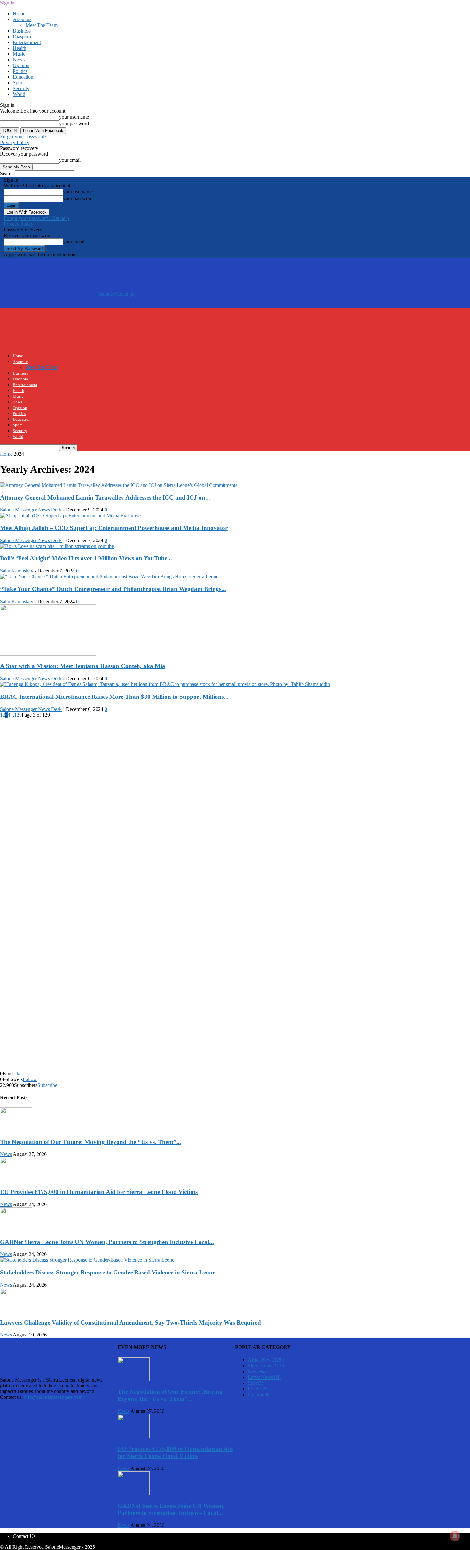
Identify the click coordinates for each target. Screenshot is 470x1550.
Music (19, 54)
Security (21, 88)
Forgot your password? (23, 136)
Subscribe (47, 1085)
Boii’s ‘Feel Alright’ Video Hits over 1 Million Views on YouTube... (86, 558)
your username (74, 117)
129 (18, 715)
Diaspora (22, 36)
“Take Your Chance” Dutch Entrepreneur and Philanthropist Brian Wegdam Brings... (113, 589)
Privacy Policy (14, 142)
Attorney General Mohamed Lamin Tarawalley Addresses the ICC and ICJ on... (105, 497)
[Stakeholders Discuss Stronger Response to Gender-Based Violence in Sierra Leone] (87, 1260)
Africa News (266, 1360)
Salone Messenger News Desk (31, 509)
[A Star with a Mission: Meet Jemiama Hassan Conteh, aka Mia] (48, 654)
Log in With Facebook (43, 130)
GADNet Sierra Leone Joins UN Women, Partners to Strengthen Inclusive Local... (107, 1242)
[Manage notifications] (455, 1536)
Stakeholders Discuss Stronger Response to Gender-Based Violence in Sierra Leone (107, 1272)
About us (22, 19)
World (19, 94)
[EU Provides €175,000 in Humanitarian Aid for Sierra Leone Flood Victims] (16, 1179)
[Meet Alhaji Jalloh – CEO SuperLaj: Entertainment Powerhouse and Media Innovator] (70, 515)
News (19, 59)
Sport (18, 82)
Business (22, 31)
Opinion (21, 65)
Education (23, 77)
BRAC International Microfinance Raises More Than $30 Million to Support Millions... (114, 696)
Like (16, 1073)
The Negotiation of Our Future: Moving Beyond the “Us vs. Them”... (90, 1142)
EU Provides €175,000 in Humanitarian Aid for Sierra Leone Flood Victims (99, 1191)
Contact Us (24, 1536)
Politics (20, 71)
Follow (30, 1079)
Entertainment (27, 42)
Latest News (264, 1377)
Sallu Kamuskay (16, 570)
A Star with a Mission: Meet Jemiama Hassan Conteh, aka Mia (82, 666)
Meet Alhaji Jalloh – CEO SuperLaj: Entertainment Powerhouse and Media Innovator (114, 528)
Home (19, 13)
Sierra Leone (266, 1365)
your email (70, 160)
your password (74, 123)
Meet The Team (42, 25)
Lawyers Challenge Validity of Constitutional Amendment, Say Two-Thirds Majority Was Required (130, 1322)
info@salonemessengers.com (53, 1397)
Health (19, 48)
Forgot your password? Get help (36, 218)
